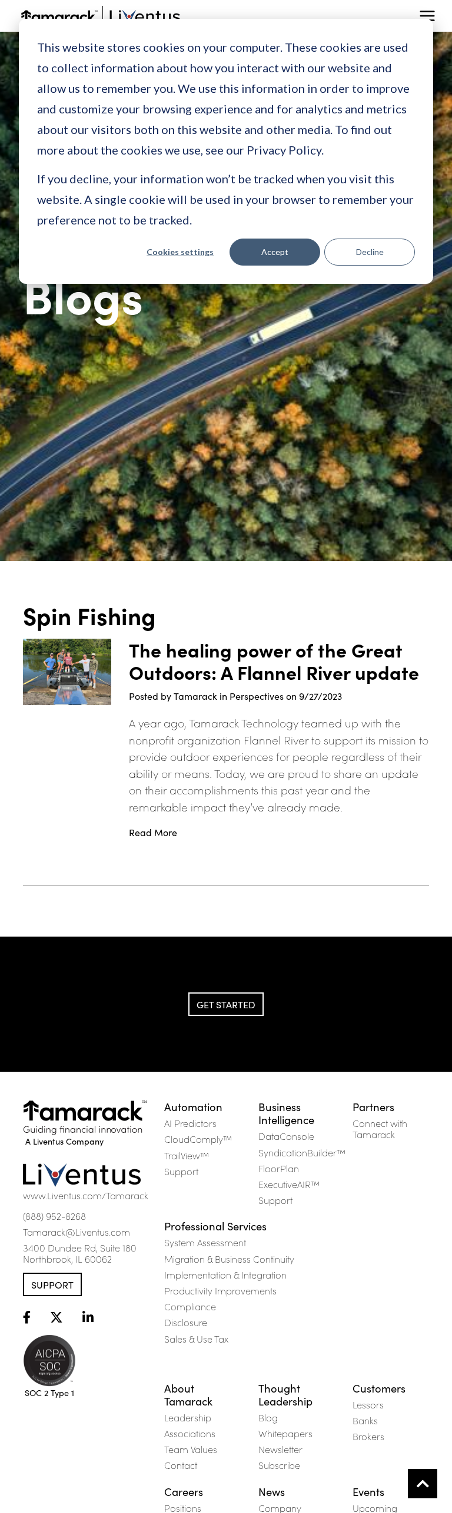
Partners (373, 1106)
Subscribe (279, 1464)
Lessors (368, 1404)
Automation (193, 1106)
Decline (370, 252)
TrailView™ (186, 1155)
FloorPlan (278, 1168)
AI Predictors (190, 1122)
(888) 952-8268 (54, 1215)
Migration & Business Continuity (229, 1258)
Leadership (187, 1417)
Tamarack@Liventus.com (76, 1231)
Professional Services (215, 1225)
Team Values (190, 1448)
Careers (183, 1491)
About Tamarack (188, 1394)
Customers (379, 1387)
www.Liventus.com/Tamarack (85, 1195)
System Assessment (205, 1242)
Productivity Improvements (220, 1290)
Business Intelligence (286, 1113)
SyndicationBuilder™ (301, 1152)
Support (52, 1284)
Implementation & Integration (225, 1274)
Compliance (190, 1306)
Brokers (368, 1436)
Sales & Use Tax (196, 1338)
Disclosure (185, 1322)
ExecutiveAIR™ (289, 1183)
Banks (365, 1420)
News (271, 1491)
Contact (180, 1464)
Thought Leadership (285, 1394)
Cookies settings (180, 252)
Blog (268, 1417)
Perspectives (257, 695)
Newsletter (280, 1448)
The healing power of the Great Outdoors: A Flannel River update (274, 661)
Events (368, 1491)
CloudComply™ (198, 1138)
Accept (274, 252)
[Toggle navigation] (427, 16)
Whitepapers (285, 1433)
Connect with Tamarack (380, 1128)
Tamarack (195, 695)
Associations (189, 1433)
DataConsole (286, 1135)
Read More (153, 832)
